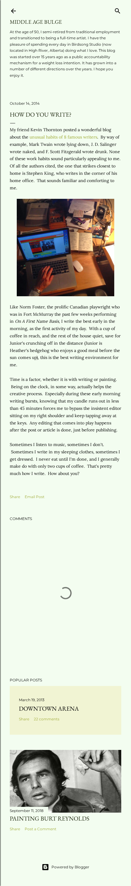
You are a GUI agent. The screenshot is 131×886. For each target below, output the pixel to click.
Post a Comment (40, 829)
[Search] (117, 10)
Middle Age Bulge (36, 21)
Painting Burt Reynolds (49, 818)
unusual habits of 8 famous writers (63, 137)
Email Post (34, 496)
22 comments (46, 719)
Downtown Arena (49, 708)
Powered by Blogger (70, 867)
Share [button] (15, 496)
